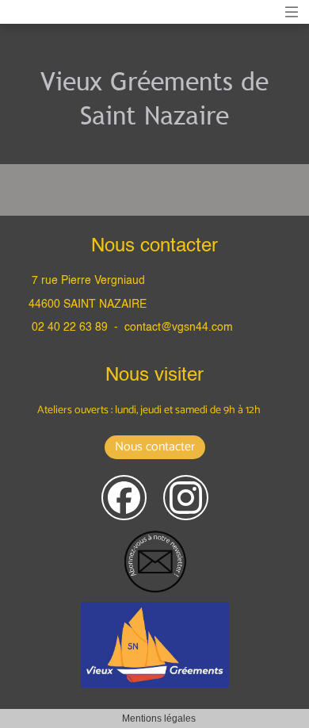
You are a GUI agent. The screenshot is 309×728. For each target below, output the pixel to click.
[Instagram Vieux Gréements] (185, 497)
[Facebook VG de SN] (124, 497)
